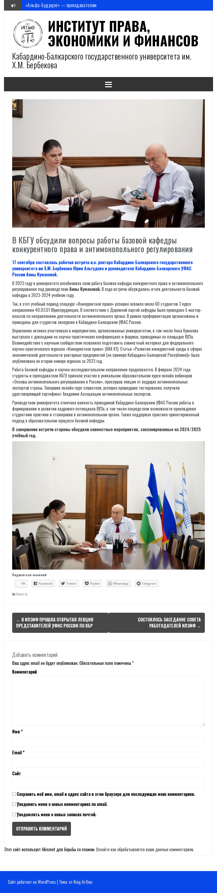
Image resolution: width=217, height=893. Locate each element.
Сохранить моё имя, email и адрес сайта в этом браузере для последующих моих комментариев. (106, 794)
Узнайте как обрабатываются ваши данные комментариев (144, 849)
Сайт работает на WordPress (32, 882)
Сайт (16, 773)
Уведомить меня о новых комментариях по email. (62, 804)
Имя (17, 732)
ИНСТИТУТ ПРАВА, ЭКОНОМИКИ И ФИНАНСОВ (123, 33)
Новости (22, 594)
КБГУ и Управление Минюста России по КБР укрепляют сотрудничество (91, 5)
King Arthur (83, 882)
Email (18, 753)
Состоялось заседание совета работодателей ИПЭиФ (169, 622)
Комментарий (24, 672)
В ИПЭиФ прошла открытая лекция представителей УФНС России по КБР (54, 622)
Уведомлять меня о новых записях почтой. (56, 814)
